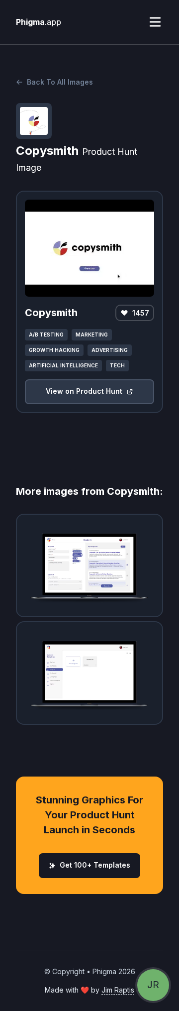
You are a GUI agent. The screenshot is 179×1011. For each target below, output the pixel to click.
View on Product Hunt (84, 391)
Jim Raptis (117, 990)
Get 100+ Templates (95, 865)
